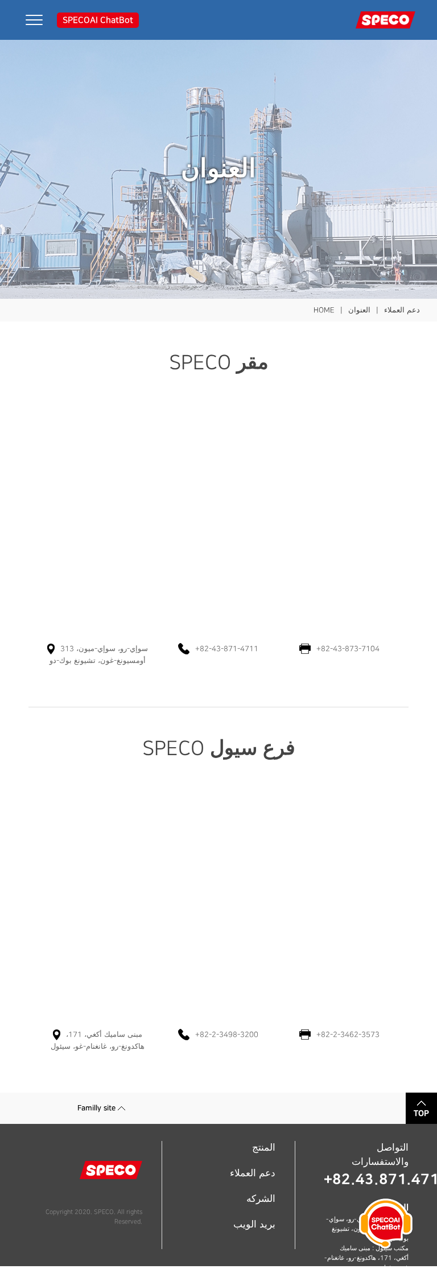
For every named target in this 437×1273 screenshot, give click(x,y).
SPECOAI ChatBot (98, 20)
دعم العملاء (252, 1173)
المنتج (263, 1148)
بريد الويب (254, 1225)
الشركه (260, 1199)
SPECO (104, 1212)
